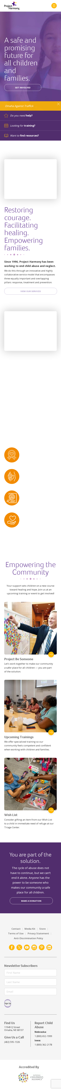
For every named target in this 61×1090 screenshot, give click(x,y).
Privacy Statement (38, 933)
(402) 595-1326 (12, 1042)
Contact (16, 928)
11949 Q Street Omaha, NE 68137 (13, 1029)
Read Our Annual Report (30, 427)
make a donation (31, 900)
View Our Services (30, 291)
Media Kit (29, 928)
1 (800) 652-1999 (43, 1036)
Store (42, 928)
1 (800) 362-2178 (43, 1044)
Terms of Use (16, 933)
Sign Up (7, 1003)
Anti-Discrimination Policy (28, 938)
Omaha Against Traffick (19, 106)
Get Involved (22, 87)
